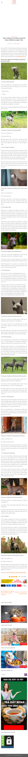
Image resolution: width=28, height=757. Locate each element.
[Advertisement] (14, 19)
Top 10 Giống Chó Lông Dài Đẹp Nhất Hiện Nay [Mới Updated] (7, 593)
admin (19, 43)
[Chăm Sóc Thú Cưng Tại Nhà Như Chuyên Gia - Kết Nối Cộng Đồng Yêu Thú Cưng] (14, 2)
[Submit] (25, 674)
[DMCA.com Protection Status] (7, 741)
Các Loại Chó (14, 36)
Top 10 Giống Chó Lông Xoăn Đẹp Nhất (16, 572)
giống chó (20, 56)
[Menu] (2, 2)
